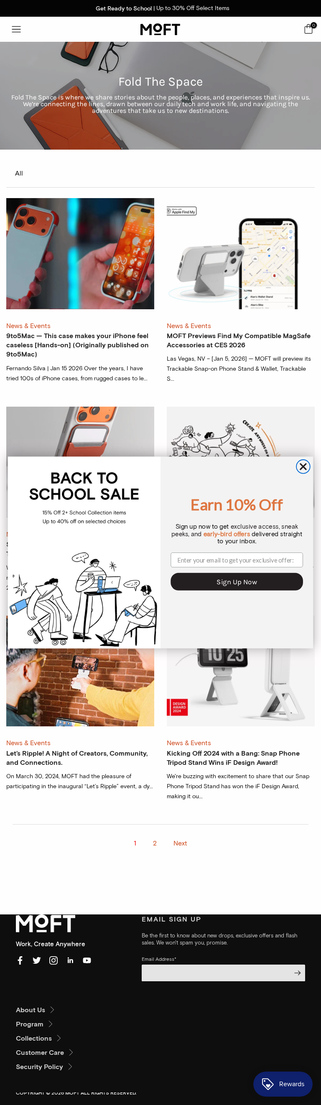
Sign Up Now (237, 581)
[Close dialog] (303, 467)
